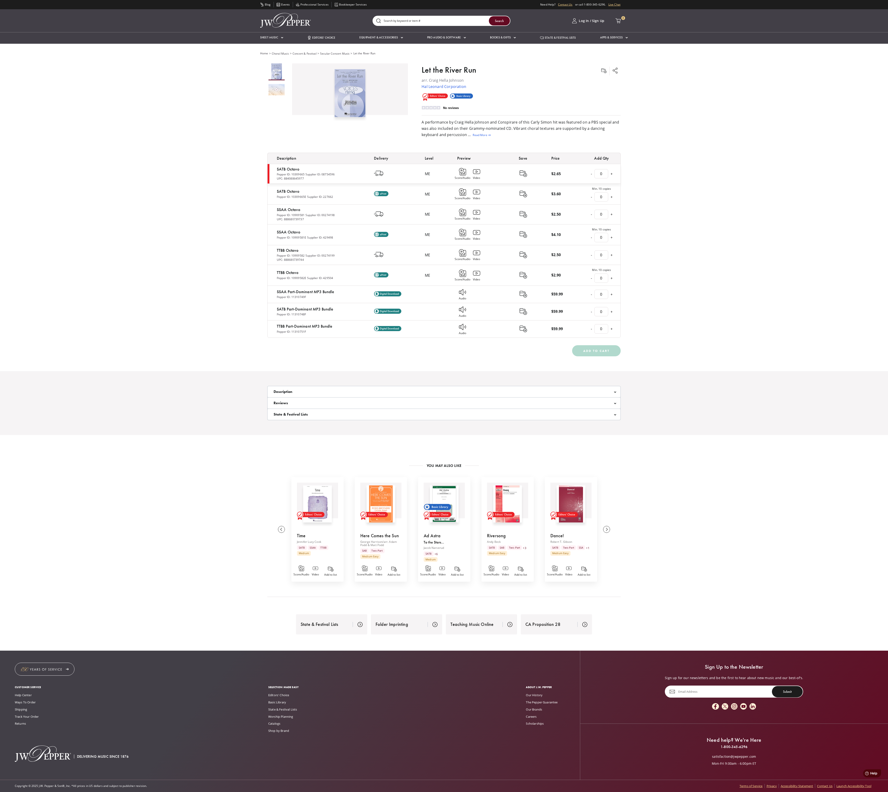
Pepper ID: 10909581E (291, 237)
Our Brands (534, 709)
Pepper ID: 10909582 (291, 256)
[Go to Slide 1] (276, 71)
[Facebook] (715, 706)
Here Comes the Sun (379, 536)
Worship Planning (280, 716)
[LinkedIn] (752, 706)
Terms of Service (751, 786)
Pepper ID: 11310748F (291, 314)
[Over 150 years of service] (44, 669)
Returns (20, 723)
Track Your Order (27, 716)
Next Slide (606, 529)
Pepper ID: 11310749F (291, 297)
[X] (725, 706)
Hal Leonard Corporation (444, 86)
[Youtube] (743, 706)
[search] (378, 21)
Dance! (557, 536)
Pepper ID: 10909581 (291, 215)
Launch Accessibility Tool (853, 786)
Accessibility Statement (797, 786)
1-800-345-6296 (734, 747)
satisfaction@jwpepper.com (734, 756)
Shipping (21, 709)
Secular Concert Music (335, 54)
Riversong (496, 536)
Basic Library (277, 702)
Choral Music (280, 54)
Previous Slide (281, 529)
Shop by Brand (278, 731)
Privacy (772, 786)
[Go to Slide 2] (276, 90)
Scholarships (535, 723)
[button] (271, 37)
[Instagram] (734, 706)
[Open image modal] (350, 95)
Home (264, 53)
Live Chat (614, 4)
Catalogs (274, 723)
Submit (787, 692)
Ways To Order (25, 702)
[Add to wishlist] (603, 71)
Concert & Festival (305, 54)
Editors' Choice (278, 695)
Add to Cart (596, 351)
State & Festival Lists (282, 709)
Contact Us (565, 4)
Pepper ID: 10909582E (291, 278)
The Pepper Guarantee (542, 702)
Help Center (23, 695)
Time (301, 536)
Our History (534, 695)
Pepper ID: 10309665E (291, 197)
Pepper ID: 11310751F (291, 332)
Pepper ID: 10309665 (291, 174)
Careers (531, 716)
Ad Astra (432, 536)
